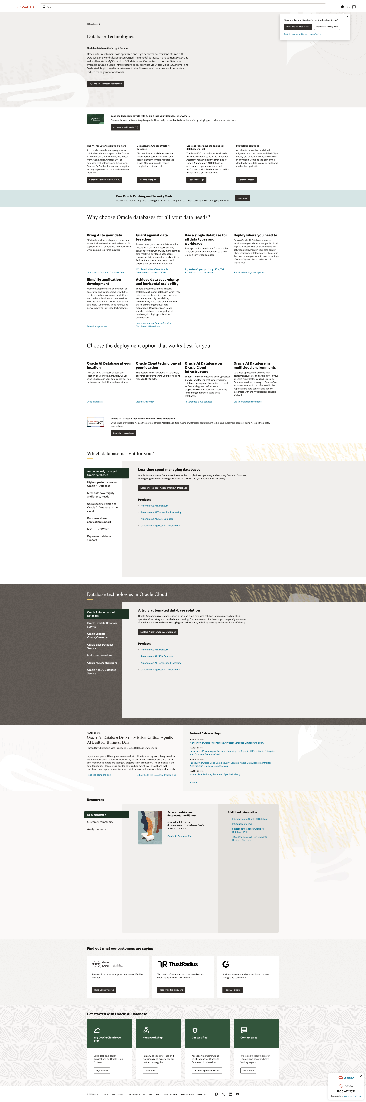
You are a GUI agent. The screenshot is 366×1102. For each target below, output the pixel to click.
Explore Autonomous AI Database (158, 631)
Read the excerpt (196, 179)
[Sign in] (348, 7)
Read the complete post (99, 774)
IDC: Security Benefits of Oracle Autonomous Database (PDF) (152, 271)
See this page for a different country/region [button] (302, 34)
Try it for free (102, 1070)
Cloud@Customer (145, 401)
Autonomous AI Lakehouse (155, 505)
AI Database (92, 24)
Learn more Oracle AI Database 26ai (105, 272)
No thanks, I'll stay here (327, 26)
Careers (158, 1094)
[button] (12, 7)
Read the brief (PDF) (148, 179)
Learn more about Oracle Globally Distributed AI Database (153, 325)
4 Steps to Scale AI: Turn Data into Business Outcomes (249, 838)
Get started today (246, 179)
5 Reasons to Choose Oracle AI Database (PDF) (248, 830)
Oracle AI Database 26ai (179, 836)
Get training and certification (207, 1070)
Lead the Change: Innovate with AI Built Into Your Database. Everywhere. (150, 115)
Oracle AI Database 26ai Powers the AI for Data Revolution (143, 418)
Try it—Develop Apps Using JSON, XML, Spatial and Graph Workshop (205, 271)
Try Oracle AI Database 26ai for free (105, 83)
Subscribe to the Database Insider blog (156, 774)
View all (194, 782)
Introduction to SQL (242, 823)
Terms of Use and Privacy (113, 1094)
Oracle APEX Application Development (161, 525)
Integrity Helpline (187, 1094)
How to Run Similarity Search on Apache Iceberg (215, 774)
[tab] (106, 473)
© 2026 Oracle (92, 1094)
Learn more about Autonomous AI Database (163, 487)
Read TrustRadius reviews (171, 989)
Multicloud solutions (247, 145)
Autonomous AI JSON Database (157, 518)
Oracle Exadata (95, 401)
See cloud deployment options (249, 272)
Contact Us (201, 1094)
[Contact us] (354, 7)
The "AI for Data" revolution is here (106, 145)
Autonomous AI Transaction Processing (161, 512)
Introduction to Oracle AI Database (250, 818)
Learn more (242, 198)
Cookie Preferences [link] (133, 1094)
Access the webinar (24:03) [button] (125, 127)
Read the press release (123, 433)
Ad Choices (147, 1094)
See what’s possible (97, 326)
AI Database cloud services (198, 401)
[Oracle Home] (26, 7)
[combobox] (183, 6)
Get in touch (248, 1070)
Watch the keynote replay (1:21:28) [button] (104, 179)
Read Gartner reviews (104, 989)
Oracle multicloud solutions (247, 401)
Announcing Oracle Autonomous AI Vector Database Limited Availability (227, 742)
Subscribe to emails (170, 1094)
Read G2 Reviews (232, 989)
